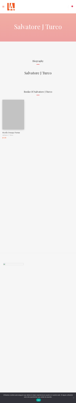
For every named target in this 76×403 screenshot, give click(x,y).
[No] (74, 398)
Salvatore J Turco (38, 72)
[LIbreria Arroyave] (11, 6)
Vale (38, 400)
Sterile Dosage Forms (11, 132)
